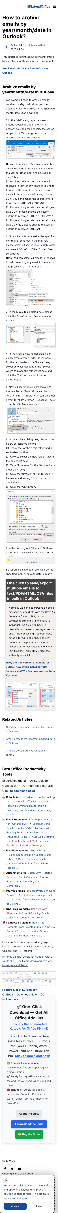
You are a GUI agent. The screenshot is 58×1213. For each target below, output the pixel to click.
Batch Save (34, 872)
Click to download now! (18, 791)
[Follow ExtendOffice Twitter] (12, 1165)
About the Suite (29, 1110)
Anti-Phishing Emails (37, 913)
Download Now (27, 990)
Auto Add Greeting (43, 836)
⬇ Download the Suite (29, 1120)
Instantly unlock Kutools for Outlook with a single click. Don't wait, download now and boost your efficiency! (27, 961)
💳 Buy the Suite (29, 1130)
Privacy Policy (20, 1198)
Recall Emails (38, 850)
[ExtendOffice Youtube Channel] (19, 1165)
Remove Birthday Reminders (25, 935)
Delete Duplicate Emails (32, 859)
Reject (39, 1206)
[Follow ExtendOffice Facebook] (5, 1165)
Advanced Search (19, 863)
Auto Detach (24, 881)
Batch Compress (28, 877)
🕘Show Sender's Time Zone (26, 917)
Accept (15, 1206)
